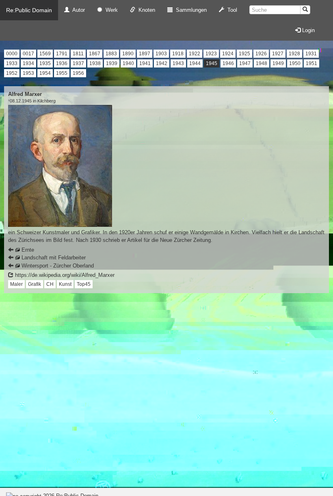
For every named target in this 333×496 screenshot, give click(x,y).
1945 (211, 63)
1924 (228, 54)
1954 (45, 73)
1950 (295, 63)
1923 (211, 54)
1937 (78, 63)
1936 (61, 63)
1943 (178, 63)
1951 (311, 63)
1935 (45, 63)
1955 (61, 73)
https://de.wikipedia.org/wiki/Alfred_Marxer (64, 275)
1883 (111, 54)
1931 (311, 54)
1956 (78, 73)
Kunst (65, 284)
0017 (28, 54)
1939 (111, 63)
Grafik (34, 284)
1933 (11, 63)
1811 (78, 54)
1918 (178, 54)
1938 (95, 63)
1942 (161, 63)
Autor (77, 10)
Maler (16, 284)
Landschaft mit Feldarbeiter (53, 258)
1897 (144, 54)
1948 (261, 63)
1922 (194, 54)
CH (50, 284)
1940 (128, 63)
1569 (45, 54)
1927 (277, 54)
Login (308, 30)
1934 (28, 63)
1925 (244, 54)
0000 (11, 54)
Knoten (145, 10)
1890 (128, 54)
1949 (278, 63)
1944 (195, 63)
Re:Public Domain (29, 10)
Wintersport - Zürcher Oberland (57, 266)
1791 (61, 54)
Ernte (27, 250)
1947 (245, 63)
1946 (228, 63)
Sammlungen (190, 10)
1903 (161, 54)
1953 (28, 73)
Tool (230, 10)
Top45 (84, 284)
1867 (94, 54)
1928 (294, 54)
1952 (11, 73)
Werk (110, 10)
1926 (261, 54)
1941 (145, 63)
